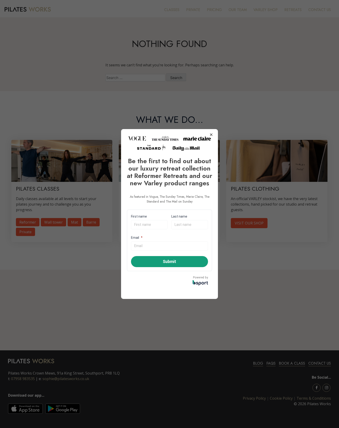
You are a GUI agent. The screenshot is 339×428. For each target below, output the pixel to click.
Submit (169, 261)
